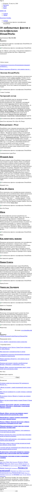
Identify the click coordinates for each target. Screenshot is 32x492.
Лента (5, 6)
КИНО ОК (3, 10)
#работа (20, 471)
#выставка (25, 463)
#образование (13, 471)
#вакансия (17, 463)
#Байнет (7, 462)
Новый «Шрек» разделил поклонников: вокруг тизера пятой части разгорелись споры (14, 414)
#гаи (28, 463)
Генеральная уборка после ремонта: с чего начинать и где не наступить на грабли (15, 431)
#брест (2, 463)
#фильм (26, 472)
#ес (9, 465)
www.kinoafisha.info (26, 330)
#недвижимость (14, 468)
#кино (24, 465)
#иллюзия (20, 465)
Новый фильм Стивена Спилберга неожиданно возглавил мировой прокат (14, 418)
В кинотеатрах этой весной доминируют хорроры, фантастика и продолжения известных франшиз (15, 452)
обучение (24, 474)
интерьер (16, 474)
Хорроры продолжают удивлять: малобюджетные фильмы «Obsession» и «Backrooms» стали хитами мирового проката (15, 406)
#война (20, 463)
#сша (10, 472)
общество (29, 474)
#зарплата (16, 465)
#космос (28, 465)
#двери (1, 465)
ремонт (1, 476)
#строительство (4, 472)
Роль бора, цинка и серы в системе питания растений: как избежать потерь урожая (15, 444)
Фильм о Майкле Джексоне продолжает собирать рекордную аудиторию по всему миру (14, 422)
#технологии (16, 473)
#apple (1, 462)
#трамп (22, 472)
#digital (4, 462)
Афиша (5, 15)
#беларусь (20, 462)
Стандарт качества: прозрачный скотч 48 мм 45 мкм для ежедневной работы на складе (15, 448)
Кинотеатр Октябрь (5, 18)
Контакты (6, 5)
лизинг (21, 474)
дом (12, 474)
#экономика (2, 474)
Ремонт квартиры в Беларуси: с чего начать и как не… (15, 69)
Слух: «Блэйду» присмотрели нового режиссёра (13, 341)
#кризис (2, 468)
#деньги (5, 465)
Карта (5, 8)
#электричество (8, 474)
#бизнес (26, 462)
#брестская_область (9, 463)
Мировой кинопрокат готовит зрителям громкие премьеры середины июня (14, 426)
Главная (5, 13)
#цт (28, 472)
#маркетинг (8, 468)
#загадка (12, 465)
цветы (4, 476)
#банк (11, 462)
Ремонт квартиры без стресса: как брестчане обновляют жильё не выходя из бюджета (15, 435)
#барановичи (15, 462)
